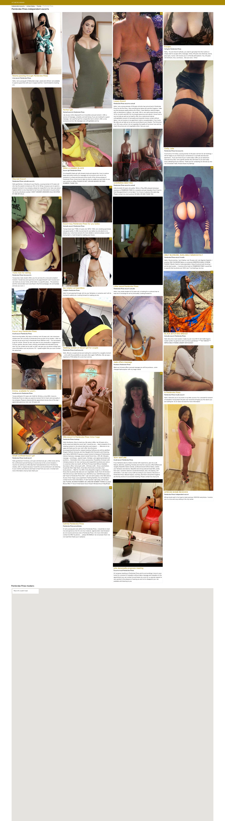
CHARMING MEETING (123, 183)
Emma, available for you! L (24, 391)
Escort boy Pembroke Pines (24, 331)
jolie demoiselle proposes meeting (128, 568)
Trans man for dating (21, 273)
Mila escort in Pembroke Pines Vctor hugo (81, 437)
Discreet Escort (19, 179)
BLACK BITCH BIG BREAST (176, 334)
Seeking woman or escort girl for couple (80, 348)
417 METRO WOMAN (18, 2)
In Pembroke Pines (172, 392)
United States (30, 6)
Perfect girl (68, 110)
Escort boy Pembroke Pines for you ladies (81, 224)
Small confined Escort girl (23, 456)
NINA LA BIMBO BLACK (73, 168)
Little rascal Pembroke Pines (126, 286)
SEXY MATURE (120, 458)
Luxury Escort (120, 101)
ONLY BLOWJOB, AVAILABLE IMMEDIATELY (183, 255)
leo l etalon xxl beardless (74, 288)
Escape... (168, 47)
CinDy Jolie (169, 148)
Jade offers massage (123, 362)
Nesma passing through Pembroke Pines (30, 76)
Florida (39, 6)
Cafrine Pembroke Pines (73, 524)
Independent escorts (18, 6)
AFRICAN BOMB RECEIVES (176, 492)
